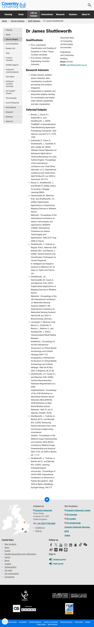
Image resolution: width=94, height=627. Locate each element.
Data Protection (52, 624)
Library (8, 557)
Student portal (59, 559)
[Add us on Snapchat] (75, 545)
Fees (7, 53)
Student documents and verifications (20, 554)
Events (7, 551)
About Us (86, 14)
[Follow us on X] (56, 544)
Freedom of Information (51, 622)
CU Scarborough (73, 523)
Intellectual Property (66, 622)
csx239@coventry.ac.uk (76, 65)
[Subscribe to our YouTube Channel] (61, 545)
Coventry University (43, 510)
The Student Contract (10, 622)
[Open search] (89, 5)
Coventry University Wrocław (77, 527)
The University (11, 98)
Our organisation (12, 573)
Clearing (8, 14)
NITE (67, 531)
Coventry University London (78, 510)
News (7, 547)
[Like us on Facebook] (51, 545)
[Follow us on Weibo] (51, 549)
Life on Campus (33, 14)
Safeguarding (10, 567)
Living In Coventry (9, 59)
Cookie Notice (79, 622)
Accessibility (23, 622)
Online (67, 535)
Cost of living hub (12, 103)
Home (4, 21)
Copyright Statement (35, 622)
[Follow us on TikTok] (80, 544)
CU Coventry (71, 514)
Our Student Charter (10, 92)
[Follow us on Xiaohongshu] (56, 549)
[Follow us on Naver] (61, 549)
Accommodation (12, 44)
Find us (38, 531)
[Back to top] (47, 499)
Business (73, 14)
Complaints (9, 577)
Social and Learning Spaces (12, 71)
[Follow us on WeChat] (85, 544)
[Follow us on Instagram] (66, 545)
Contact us (40, 527)
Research (60, 14)
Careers (8, 564)
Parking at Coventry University (10, 83)
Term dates (10, 77)
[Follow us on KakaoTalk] (66, 549)
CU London (71, 519)
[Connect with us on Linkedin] (70, 545)
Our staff (8, 570)
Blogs (7, 560)
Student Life (10, 48)
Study (21, 14)
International (47, 14)
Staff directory (34, 21)
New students (10, 544)
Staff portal (58, 564)
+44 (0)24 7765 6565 (46, 523)
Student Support (12, 65)
